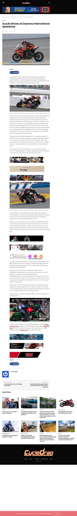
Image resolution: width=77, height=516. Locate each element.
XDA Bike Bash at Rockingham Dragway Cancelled (9, 436)
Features (37, 459)
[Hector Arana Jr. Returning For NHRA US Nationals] (10, 402)
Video (51, 459)
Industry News (24, 433)
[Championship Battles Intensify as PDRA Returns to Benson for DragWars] (29, 402)
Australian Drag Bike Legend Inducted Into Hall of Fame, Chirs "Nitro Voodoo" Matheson (39, 385)
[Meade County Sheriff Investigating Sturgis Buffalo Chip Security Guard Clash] (29, 426)
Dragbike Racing (6, 433)
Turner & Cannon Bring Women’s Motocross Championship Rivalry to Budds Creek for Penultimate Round (66, 438)
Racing (3, 20)
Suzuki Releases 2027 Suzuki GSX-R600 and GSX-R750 (65, 412)
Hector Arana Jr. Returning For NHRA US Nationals (9, 412)
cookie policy (48, 513)
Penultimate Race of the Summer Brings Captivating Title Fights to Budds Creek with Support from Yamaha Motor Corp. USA (48, 438)
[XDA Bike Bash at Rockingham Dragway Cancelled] (10, 426)
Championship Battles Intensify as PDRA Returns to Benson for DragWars (29, 413)
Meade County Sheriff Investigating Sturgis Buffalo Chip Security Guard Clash (28, 437)
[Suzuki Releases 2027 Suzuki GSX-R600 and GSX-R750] (66, 402)
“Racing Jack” (24, 330)
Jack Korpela (5, 31)
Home (26, 459)
